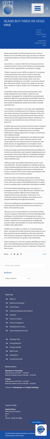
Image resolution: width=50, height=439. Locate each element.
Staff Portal (14, 351)
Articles (38, 32)
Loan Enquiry (14, 307)
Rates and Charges (17, 303)
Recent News (41, 34)
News (44, 36)
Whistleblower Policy (17, 327)
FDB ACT (13, 299)
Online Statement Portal (19, 331)
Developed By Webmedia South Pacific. (22, 434)
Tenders (13, 315)
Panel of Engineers (17, 323)
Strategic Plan (15, 339)
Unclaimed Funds (16, 359)
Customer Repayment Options (21, 311)
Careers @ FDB (15, 347)
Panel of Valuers (16, 319)
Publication (14, 355)
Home (39, 30)
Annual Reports (15, 343)
